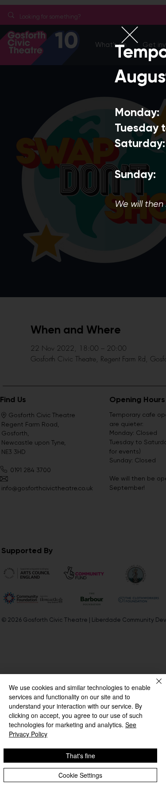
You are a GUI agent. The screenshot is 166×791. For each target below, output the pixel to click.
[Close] (153, 686)
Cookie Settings (80, 775)
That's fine (80, 755)
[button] (129, 35)
